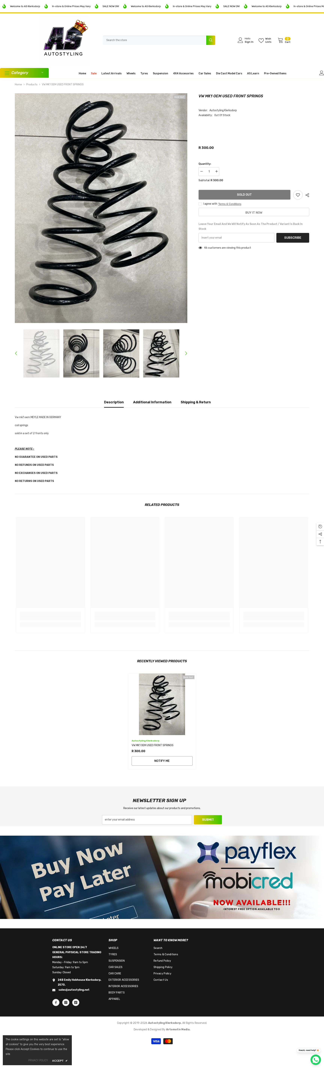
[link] (50, 618)
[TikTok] (75, 1002)
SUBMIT (208, 819)
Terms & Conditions (229, 203)
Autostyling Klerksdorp (223, 110)
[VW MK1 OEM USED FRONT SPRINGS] (162, 704)
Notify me (162, 761)
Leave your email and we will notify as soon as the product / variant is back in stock (251, 226)
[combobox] (154, 40)
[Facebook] (55, 1002)
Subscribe (292, 237)
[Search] (159, 40)
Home (18, 84)
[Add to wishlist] (298, 195)
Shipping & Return (196, 402)
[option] (101, 208)
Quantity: (205, 164)
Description (114, 402)
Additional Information (152, 402)
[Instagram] (65, 1002)
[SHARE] (306, 195)
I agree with (210, 203)
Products (32, 84)
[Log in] (321, 73)
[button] (16, 353)
